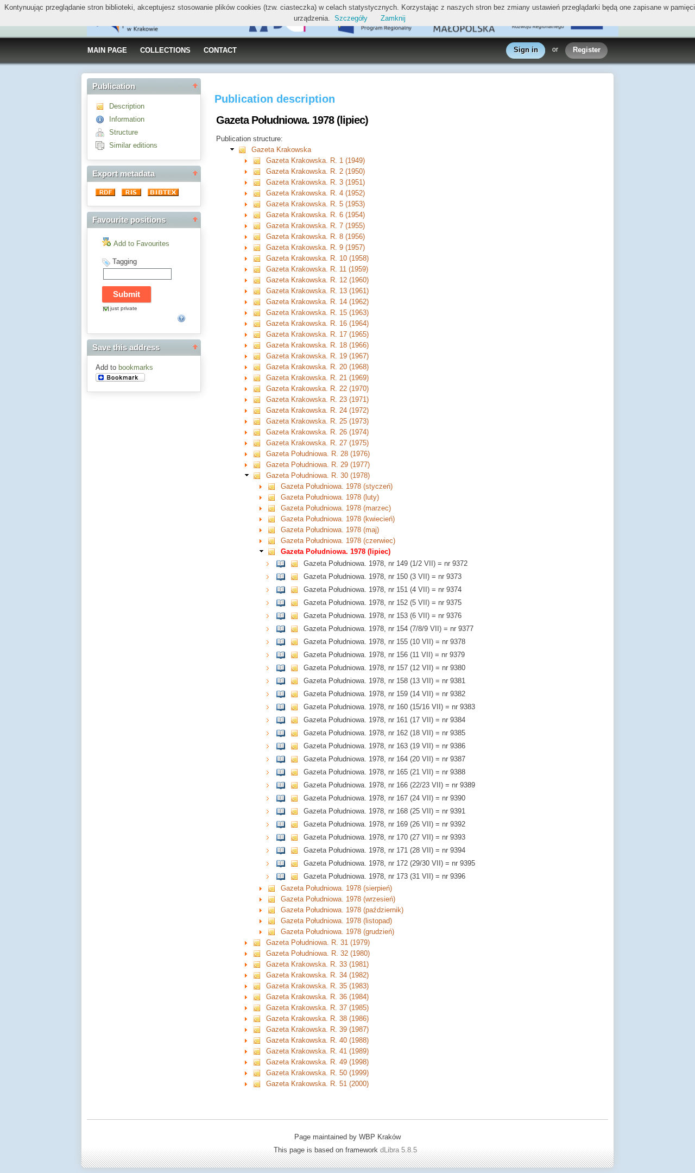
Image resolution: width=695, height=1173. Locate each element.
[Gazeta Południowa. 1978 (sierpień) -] (274, 888)
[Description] (102, 106)
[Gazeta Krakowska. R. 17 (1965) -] (259, 334)
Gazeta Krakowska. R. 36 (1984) (317, 997)
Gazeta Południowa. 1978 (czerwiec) (338, 541)
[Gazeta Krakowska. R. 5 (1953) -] (259, 204)
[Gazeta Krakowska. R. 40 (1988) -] (259, 1040)
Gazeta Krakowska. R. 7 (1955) (315, 226)
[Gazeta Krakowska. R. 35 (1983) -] (259, 986)
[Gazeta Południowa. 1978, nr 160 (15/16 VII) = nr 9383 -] (283, 707)
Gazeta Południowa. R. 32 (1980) (318, 953)
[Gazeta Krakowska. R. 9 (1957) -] (259, 247)
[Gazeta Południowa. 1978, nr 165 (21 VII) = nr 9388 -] (283, 772)
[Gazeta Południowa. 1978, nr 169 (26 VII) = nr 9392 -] (283, 824)
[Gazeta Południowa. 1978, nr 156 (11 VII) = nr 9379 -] (283, 655)
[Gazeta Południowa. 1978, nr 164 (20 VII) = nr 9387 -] (283, 759)
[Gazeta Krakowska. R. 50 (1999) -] (259, 1073)
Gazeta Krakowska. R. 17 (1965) (317, 334)
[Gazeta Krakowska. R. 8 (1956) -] (259, 236)
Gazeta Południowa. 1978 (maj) (330, 530)
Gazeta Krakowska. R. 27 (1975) (317, 443)
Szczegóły (351, 18)
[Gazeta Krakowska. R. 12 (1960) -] (259, 280)
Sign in (526, 50)
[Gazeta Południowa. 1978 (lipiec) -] (274, 551)
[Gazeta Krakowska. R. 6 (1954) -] (259, 215)
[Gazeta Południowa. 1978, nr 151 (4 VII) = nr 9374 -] (283, 589)
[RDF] (106, 194)
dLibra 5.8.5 (399, 1150)
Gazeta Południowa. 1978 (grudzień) (337, 932)
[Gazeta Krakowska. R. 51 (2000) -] (259, 1084)
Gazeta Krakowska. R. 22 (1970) (317, 388)
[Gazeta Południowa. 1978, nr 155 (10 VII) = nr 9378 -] (283, 642)
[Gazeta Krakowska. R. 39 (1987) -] (259, 1029)
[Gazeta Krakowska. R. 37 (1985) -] (259, 1008)
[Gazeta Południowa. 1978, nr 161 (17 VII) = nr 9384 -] (283, 720)
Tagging (124, 261)
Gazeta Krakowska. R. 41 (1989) (317, 1051)
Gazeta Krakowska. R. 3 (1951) (315, 182)
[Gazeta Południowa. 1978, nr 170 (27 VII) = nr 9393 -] (283, 837)
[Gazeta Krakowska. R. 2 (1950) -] (259, 171)
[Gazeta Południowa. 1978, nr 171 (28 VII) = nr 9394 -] (283, 850)
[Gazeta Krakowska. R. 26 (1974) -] (259, 432)
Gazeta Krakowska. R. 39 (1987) (317, 1029)
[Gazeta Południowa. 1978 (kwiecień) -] (274, 519)
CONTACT (220, 50)
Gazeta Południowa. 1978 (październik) (342, 910)
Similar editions (133, 145)
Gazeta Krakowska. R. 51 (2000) (317, 1084)
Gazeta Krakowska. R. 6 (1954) (315, 215)
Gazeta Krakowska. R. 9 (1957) (315, 247)
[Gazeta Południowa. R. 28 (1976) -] (259, 454)
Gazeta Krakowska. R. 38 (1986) (317, 1018)
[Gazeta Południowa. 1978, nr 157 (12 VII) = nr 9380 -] (283, 668)
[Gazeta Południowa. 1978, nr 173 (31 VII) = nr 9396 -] (283, 876)
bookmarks (135, 367)
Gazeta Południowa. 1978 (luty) (330, 497)
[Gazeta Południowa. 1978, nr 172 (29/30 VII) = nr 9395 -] (283, 863)
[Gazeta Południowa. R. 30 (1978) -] (259, 475)
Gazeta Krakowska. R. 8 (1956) (315, 236)
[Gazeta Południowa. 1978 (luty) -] (274, 497)
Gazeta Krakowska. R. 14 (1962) (317, 302)
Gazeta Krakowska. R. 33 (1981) (317, 964)
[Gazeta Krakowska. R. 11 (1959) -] (259, 269)
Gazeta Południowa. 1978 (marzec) (336, 508)
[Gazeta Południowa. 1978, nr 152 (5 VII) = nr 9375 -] (283, 602)
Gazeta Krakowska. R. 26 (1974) (317, 432)
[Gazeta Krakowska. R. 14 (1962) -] (259, 302)
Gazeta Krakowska (281, 150)
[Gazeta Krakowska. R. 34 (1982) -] (259, 975)
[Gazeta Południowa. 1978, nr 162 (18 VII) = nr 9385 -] (283, 733)
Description (126, 106)
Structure (123, 132)
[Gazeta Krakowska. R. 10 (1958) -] (259, 258)
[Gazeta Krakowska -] (244, 150)
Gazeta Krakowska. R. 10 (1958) (317, 258)
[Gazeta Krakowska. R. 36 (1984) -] (259, 997)
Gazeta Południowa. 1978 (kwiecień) (338, 519)
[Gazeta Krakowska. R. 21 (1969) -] (259, 378)
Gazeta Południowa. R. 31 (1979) (318, 942)
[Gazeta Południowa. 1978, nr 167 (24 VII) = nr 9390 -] (283, 798)
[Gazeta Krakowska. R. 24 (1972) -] (259, 410)
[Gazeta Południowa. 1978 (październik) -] (274, 910)
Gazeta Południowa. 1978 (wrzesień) (338, 899)
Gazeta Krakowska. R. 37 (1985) (317, 1008)
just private (123, 308)
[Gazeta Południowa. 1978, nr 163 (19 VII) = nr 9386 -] (283, 746)
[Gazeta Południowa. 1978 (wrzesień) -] (274, 899)
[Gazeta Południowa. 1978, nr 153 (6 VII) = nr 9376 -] (283, 615)
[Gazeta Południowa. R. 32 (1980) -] (259, 953)
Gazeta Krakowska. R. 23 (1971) (317, 399)
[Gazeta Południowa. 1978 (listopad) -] (274, 921)
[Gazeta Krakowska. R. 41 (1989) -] (259, 1051)
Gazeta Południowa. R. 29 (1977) (318, 465)
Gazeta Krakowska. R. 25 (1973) (317, 421)
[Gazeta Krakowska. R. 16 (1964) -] (259, 323)
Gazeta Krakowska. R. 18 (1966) (317, 345)
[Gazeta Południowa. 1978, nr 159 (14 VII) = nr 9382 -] (283, 694)
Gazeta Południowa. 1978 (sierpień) (336, 888)
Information (126, 119)
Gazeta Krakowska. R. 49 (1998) (317, 1062)
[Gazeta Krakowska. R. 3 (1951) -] (259, 182)
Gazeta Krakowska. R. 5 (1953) (315, 204)
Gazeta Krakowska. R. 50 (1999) (317, 1073)
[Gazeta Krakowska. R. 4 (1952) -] (259, 193)
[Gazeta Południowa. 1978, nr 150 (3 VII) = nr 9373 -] (283, 576)
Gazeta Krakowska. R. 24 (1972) (317, 410)
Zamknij (393, 18)
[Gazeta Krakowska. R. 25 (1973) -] (259, 421)
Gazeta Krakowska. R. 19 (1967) (317, 356)
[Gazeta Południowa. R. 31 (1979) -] (259, 942)
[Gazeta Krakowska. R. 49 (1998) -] (259, 1062)
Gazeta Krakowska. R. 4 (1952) (315, 193)
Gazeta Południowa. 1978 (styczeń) (337, 486)
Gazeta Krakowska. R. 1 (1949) (315, 160)
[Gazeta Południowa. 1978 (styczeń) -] (274, 486)
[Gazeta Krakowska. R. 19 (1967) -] (259, 356)
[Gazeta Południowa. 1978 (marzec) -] (274, 508)
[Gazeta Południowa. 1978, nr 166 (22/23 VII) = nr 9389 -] (283, 785)
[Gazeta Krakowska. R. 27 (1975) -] (259, 443)
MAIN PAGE (107, 50)
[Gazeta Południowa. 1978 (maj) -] (274, 530)
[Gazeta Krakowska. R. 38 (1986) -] (259, 1018)
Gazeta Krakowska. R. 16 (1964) (317, 323)
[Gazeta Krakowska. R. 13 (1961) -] (259, 291)
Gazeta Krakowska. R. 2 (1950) (315, 171)
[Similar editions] (102, 145)
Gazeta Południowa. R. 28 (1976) (318, 454)
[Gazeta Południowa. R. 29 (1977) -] (259, 465)
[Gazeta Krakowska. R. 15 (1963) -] (259, 312)
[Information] (102, 119)
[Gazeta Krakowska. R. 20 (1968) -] (259, 367)
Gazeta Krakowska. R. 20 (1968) (317, 367)
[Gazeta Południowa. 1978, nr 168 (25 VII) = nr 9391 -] (283, 811)
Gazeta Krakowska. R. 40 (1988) (317, 1040)
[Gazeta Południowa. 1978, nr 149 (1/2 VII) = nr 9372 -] (283, 563)
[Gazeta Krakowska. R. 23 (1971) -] (259, 399)
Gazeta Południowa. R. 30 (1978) (318, 475)
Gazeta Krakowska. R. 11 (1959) (317, 269)
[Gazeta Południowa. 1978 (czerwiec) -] (274, 541)
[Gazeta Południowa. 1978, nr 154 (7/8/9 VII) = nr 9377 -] (283, 629)
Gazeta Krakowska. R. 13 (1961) (317, 291)
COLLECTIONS (165, 50)
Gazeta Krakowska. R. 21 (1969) (317, 378)
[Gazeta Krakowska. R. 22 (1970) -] (259, 388)
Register (587, 50)
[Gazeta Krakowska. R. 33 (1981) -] (259, 964)
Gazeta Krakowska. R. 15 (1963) (317, 312)
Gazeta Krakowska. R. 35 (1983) (317, 986)
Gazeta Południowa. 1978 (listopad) (336, 921)
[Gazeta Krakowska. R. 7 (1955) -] (259, 226)
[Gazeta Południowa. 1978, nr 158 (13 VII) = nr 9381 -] (283, 681)
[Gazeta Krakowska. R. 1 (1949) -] (259, 160)
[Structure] (102, 132)
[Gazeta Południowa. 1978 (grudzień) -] (274, 932)
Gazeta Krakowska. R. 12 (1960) (317, 280)
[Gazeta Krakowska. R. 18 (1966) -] (259, 345)
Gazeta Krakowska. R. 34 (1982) (317, 975)
